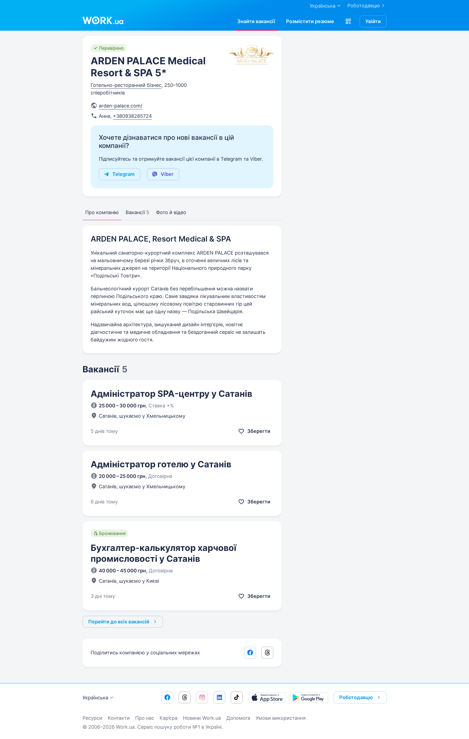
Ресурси (92, 718)
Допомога (238, 718)
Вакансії (137, 212)
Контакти (119, 718)
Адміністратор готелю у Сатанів (161, 464)
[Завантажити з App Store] (267, 697)
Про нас (144, 718)
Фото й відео (171, 212)
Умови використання (281, 718)
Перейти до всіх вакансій (118, 621)
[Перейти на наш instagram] (202, 697)
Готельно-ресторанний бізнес (126, 85)
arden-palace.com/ (120, 106)
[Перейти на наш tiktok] (237, 697)
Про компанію (102, 212)
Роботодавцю (363, 5)
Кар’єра (169, 718)
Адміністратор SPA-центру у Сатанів (171, 393)
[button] (348, 21)
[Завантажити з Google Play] (309, 697)
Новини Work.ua (202, 718)
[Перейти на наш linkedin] (219, 697)
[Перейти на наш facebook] (167, 697)
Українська (95, 697)
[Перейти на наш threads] (185, 697)
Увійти (373, 21)
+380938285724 (132, 116)
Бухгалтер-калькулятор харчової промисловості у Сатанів (163, 553)
